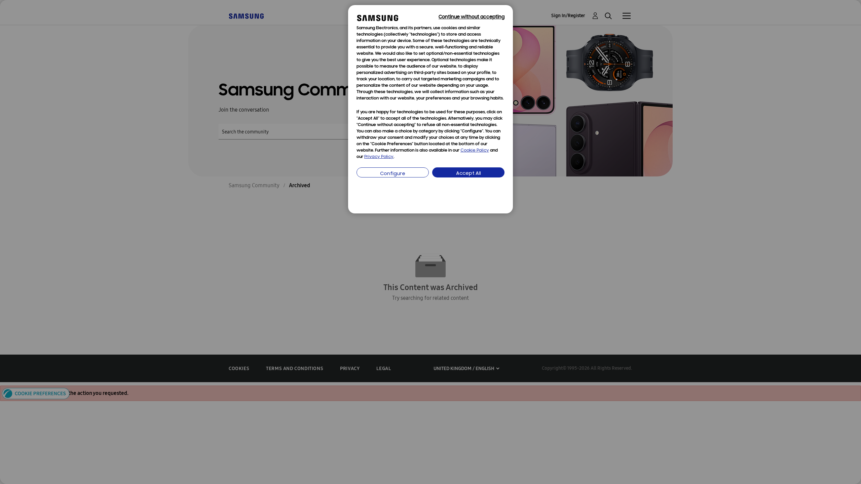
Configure (392, 173)
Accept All (468, 173)
